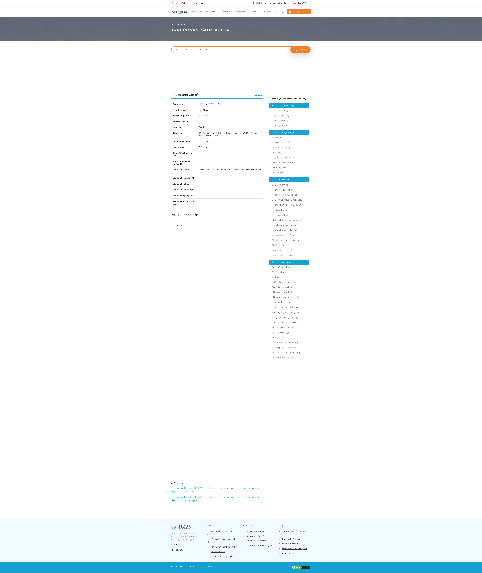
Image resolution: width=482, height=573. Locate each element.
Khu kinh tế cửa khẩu (282, 255)
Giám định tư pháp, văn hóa (285, 297)
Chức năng (210, 12)
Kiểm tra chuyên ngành (284, 132)
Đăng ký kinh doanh (282, 267)
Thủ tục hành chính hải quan (286, 205)
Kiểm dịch (277, 137)
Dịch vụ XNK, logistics (282, 332)
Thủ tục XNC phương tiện (285, 195)
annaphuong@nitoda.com (278, 3)
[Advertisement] (241, 73)
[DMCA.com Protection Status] (301, 567)
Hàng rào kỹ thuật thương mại (287, 317)
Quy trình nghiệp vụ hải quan (287, 200)
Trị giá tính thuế (280, 210)
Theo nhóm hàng (280, 115)
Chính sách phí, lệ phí (282, 357)
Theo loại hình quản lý (283, 120)
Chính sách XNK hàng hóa (285, 105)
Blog (255, 12)
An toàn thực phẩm (281, 147)
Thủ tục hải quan (281, 180)
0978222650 (256, 3)
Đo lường (276, 152)
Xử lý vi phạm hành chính (284, 347)
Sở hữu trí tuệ (279, 272)
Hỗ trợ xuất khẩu (280, 337)
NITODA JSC (201, 567)
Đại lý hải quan (279, 245)
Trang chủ (195, 12)
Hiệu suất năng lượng (283, 163)
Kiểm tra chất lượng (281, 142)
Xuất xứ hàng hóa (281, 277)
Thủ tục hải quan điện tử (284, 230)
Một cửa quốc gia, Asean (284, 235)
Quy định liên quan (282, 262)
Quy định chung (280, 110)
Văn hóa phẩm (279, 168)
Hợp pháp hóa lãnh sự (283, 327)
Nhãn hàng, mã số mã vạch (285, 282)
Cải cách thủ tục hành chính (286, 342)
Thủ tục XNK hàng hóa (283, 190)
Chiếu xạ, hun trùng (282, 302)
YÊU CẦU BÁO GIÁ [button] (300, 12)
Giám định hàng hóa (282, 292)
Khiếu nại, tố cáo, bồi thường (286, 352)
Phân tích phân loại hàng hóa (286, 220)
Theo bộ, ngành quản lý (284, 125)
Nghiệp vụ (241, 12)
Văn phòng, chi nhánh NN (284, 322)
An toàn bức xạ (279, 173)
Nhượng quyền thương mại (285, 312)
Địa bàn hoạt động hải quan (286, 240)
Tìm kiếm (302, 49)
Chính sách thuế (280, 215)
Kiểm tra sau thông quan (284, 225)
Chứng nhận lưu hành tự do (286, 307)
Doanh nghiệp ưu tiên (283, 250)
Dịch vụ (226, 12)
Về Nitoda (268, 12)
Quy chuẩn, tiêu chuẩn (283, 158)
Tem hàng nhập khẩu (282, 287)
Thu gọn (259, 95)
